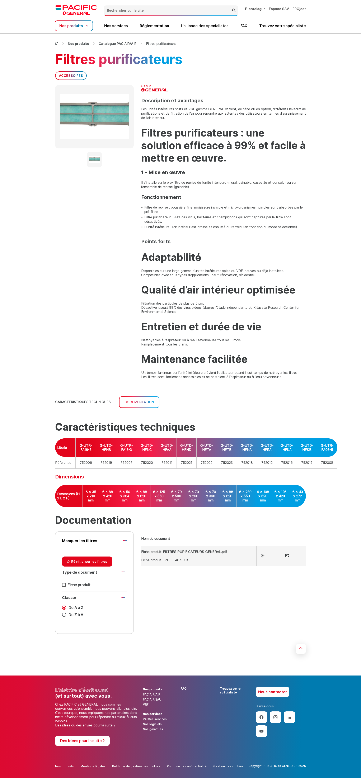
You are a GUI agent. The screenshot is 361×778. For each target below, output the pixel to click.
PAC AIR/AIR (151, 694)
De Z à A (76, 614)
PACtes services (155, 719)
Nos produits (78, 44)
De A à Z (76, 607)
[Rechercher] (233, 10)
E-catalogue (255, 9)
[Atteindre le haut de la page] (301, 649)
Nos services (116, 26)
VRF (146, 704)
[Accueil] (56, 44)
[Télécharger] (262, 556)
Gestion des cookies (228, 766)
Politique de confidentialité (187, 766)
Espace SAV (279, 9)
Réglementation (154, 26)
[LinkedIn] (289, 717)
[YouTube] (261, 731)
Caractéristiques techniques (83, 402)
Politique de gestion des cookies (136, 766)
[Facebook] (261, 717)
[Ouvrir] (287, 556)
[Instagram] (275, 717)
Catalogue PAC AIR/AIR (117, 44)
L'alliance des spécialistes (205, 26)
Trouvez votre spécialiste (282, 26)
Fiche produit (78, 585)
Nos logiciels (152, 724)
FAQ (244, 26)
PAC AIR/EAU (152, 699)
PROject (299, 9)
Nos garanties (153, 729)
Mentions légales (93, 766)
